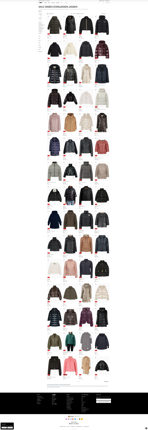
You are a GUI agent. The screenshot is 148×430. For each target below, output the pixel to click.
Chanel (82, 403)
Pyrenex (40, 30)
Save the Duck (41, 24)
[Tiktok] (52, 404)
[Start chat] (146, 428)
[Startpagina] (41, 2)
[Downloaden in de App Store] (71, 423)
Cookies (68, 426)
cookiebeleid (11, 425)
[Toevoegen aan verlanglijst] (48, 16)
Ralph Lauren (83, 411)
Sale (39, 11)
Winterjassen (69, 403)
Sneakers (68, 396)
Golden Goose (83, 407)
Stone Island (83, 402)
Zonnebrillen (69, 407)
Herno (40, 22)
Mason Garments (84, 410)
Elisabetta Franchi (41, 27)
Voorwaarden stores (79, 426)
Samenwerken (54, 399)
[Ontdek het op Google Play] (76, 423)
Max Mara (40, 29)
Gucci (82, 406)
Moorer (40, 23)
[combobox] (83, 3)
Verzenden (38, 399)
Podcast (53, 402)
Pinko (40, 26)
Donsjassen (78, 13)
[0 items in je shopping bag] (108, 2)
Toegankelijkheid (86, 426)
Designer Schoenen (70, 402)
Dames (72, 13)
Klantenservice (107, 0)
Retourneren (39, 400)
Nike (82, 399)
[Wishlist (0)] (106, 2)
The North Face (41, 28)
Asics (82, 400)
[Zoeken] (103, 2)
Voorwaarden (73, 426)
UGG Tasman (68, 406)
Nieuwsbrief (39, 403)
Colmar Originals (41, 25)
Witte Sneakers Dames (70, 399)
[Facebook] (54, 404)
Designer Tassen (69, 400)
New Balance (83, 396)
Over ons (53, 396)
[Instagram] (55, 404)
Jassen (74, 13)
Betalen (38, 402)
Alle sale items (50, 13)
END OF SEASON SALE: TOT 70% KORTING (44, 0)
